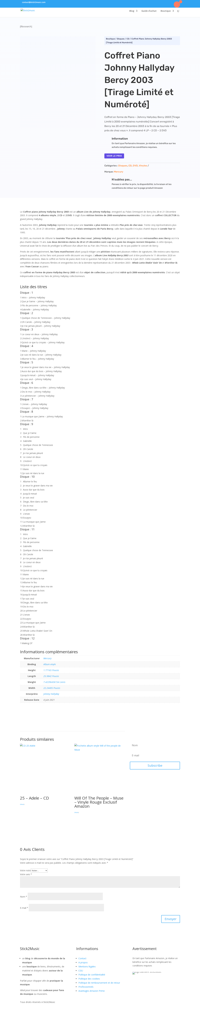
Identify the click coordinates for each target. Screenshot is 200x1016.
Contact (82, 958)
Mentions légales (87, 966)
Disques (121, 39)
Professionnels (85, 986)
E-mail (24, 907)
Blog (131, 11)
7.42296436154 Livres (54, 682)
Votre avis (26, 874)
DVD (135, 165)
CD (128, 39)
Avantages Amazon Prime (91, 990)
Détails (22, 804)
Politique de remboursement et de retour (99, 982)
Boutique (166, 11)
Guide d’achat (149, 11)
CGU (80, 970)
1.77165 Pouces (51, 670)
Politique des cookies (89, 978)
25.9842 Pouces (51, 676)
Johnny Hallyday (51, 693)
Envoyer (171, 919)
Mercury (118, 171)
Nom (23, 896)
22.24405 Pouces (51, 687)
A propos (83, 962)
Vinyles (143, 165)
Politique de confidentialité (91, 974)
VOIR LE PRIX (114, 156)
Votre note (25, 870)
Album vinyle (49, 664)
